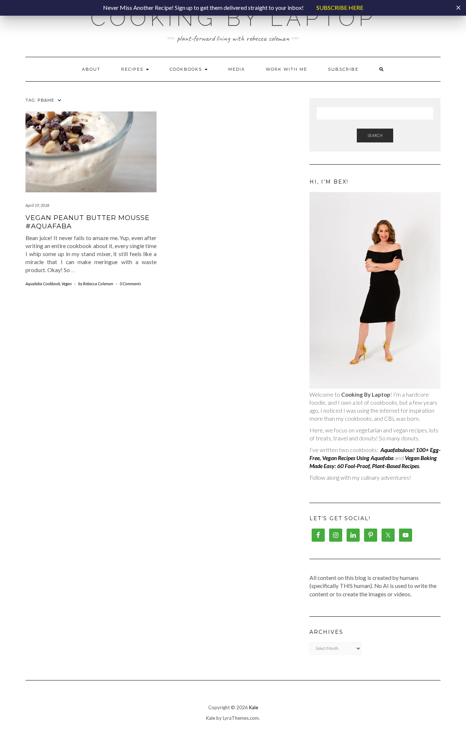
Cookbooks (187, 69)
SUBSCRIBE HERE (339, 7)
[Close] (458, 8)
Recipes (133, 69)
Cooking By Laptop (233, 18)
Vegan (67, 283)
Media (236, 69)
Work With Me (286, 69)
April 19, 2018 (37, 205)
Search (375, 135)
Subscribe (343, 69)
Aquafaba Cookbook (42, 283)
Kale (253, 707)
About (91, 69)
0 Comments (130, 283)
